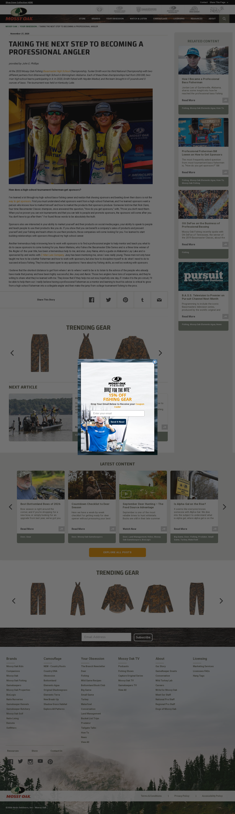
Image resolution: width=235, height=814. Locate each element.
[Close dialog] (154, 361)
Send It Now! (118, 422)
